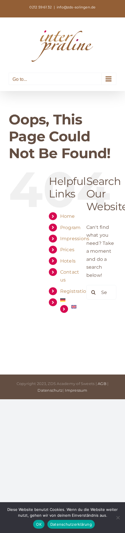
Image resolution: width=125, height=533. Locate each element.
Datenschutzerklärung (71, 524)
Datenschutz (50, 390)
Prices (67, 249)
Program (70, 227)
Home (67, 216)
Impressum (76, 390)
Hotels (68, 261)
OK (39, 524)
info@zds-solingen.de (76, 7)
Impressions (75, 238)
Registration (75, 291)
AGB (102, 383)
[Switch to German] (69, 300)
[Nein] (118, 517)
